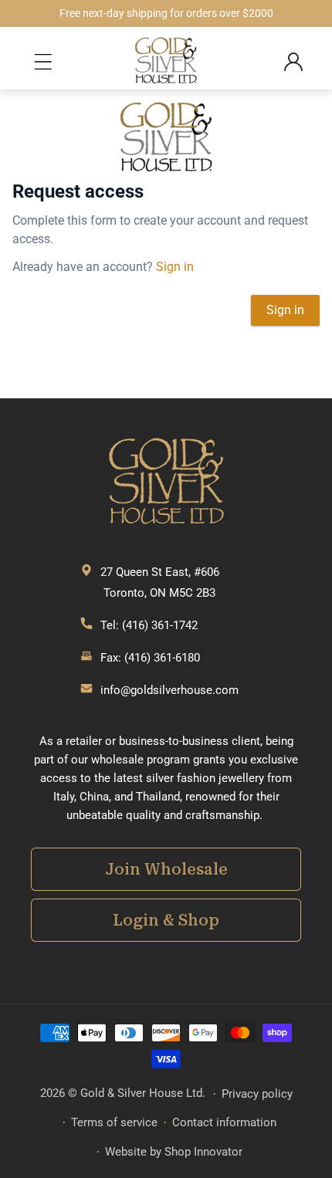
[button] (46, 62)
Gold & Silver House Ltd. (142, 1093)
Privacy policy (257, 1094)
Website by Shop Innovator (173, 1152)
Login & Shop (166, 920)
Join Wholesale (166, 869)
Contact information (224, 1122)
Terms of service (114, 1122)
